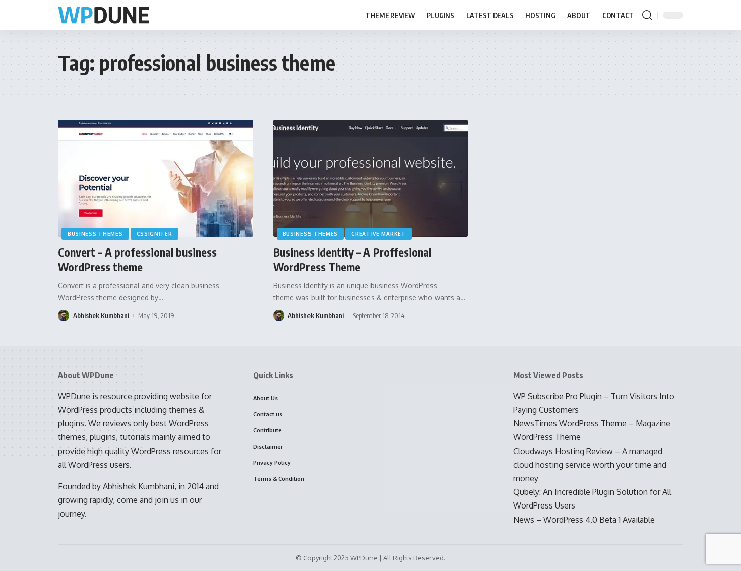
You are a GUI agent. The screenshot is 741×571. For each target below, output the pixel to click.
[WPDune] (103, 15)
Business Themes (95, 234)
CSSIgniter (154, 234)
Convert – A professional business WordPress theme (137, 259)
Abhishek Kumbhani (101, 315)
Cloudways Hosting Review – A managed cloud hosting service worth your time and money (589, 464)
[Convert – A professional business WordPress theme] (155, 178)
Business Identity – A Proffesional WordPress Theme (352, 259)
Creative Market (378, 234)
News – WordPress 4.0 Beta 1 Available (584, 520)
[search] (647, 15)
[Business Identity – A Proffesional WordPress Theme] (370, 178)
